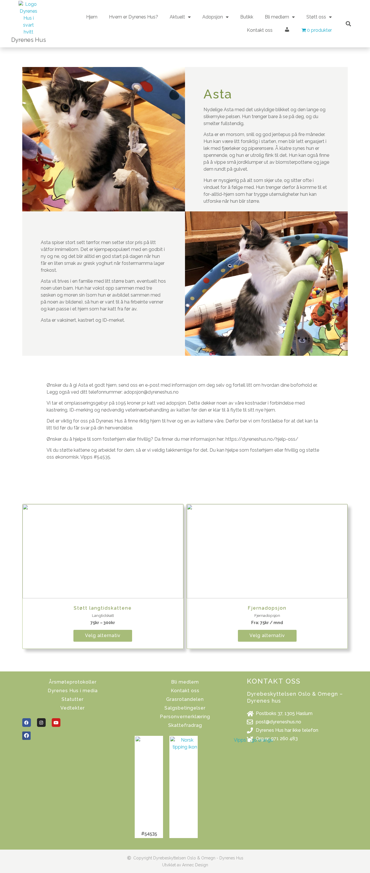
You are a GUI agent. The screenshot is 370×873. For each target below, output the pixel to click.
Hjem (91, 17)
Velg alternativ (103, 635)
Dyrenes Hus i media (73, 690)
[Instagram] (41, 722)
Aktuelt (177, 17)
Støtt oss (316, 17)
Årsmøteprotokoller (73, 682)
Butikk (246, 17)
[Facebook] (26, 722)
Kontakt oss (260, 30)
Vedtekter (72, 708)
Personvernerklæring (185, 716)
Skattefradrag (185, 725)
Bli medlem (185, 682)
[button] (348, 23)
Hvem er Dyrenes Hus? (133, 17)
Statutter (73, 699)
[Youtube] (56, 722)
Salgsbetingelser (185, 708)
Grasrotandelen (185, 699)
